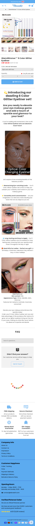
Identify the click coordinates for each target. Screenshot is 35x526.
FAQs (3, 469)
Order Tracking (6, 466)
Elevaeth (19, 520)
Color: (9, 66)
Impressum (5, 451)
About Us (4, 445)
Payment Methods (7, 472)
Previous (3, 29)
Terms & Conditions (7, 456)
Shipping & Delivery (7, 474)
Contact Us (5, 448)
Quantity (4, 73)
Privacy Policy (6, 453)
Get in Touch (17, 364)
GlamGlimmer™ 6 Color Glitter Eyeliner (19, 9)
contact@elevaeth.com (10, 493)
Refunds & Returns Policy (9, 477)
